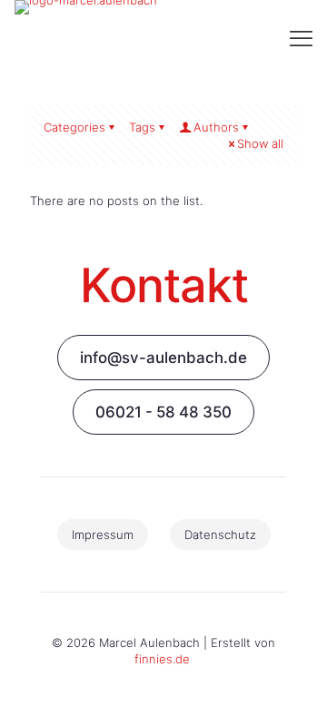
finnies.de (162, 659)
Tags (142, 127)
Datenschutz (220, 534)
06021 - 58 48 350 (163, 412)
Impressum (103, 534)
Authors (216, 127)
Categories (74, 127)
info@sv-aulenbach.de (163, 357)
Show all (260, 143)
